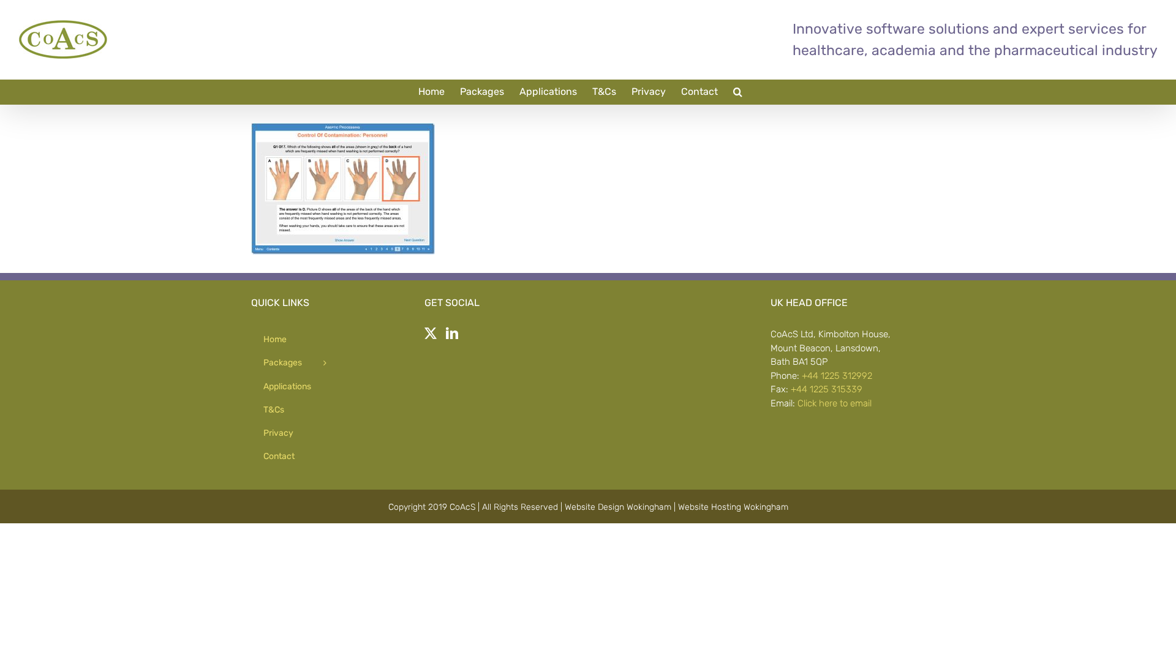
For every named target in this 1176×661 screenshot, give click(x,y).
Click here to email (834, 403)
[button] (737, 92)
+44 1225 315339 (826, 389)
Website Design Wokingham (618, 507)
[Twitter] (430, 333)
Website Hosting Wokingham (733, 507)
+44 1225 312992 (837, 375)
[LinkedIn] (452, 333)
